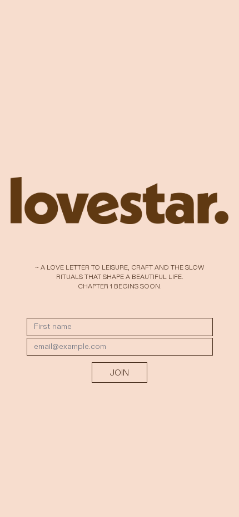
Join (119, 372)
